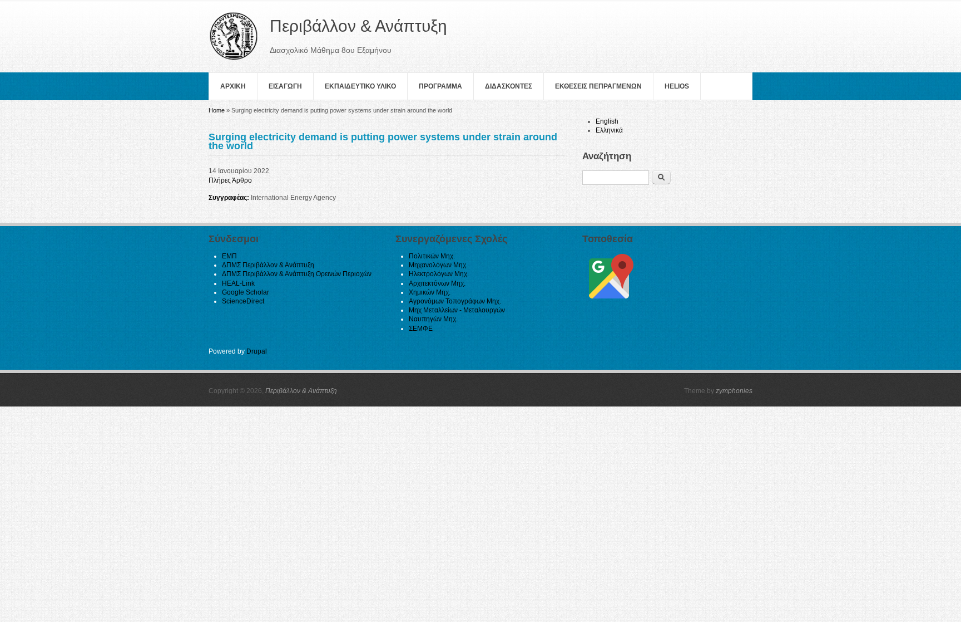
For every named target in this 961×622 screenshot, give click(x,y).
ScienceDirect (243, 301)
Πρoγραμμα (440, 86)
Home (217, 110)
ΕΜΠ (229, 256)
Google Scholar (245, 292)
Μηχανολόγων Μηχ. (438, 265)
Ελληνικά (609, 130)
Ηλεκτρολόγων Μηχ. (439, 274)
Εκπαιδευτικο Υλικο (360, 86)
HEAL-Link (238, 283)
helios (677, 86)
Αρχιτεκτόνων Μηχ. (437, 283)
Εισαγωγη (285, 86)
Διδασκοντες (508, 86)
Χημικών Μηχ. (429, 292)
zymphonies (734, 391)
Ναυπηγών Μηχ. (433, 319)
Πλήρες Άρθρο (230, 180)
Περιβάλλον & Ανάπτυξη (301, 391)
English (607, 121)
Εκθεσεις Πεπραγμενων (598, 86)
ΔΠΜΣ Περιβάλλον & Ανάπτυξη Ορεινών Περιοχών (296, 274)
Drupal (256, 351)
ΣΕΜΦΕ (421, 328)
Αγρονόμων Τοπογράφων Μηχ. (455, 301)
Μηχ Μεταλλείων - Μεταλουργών (457, 310)
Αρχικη (233, 86)
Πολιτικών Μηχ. (432, 256)
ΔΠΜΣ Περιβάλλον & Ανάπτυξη (268, 265)
